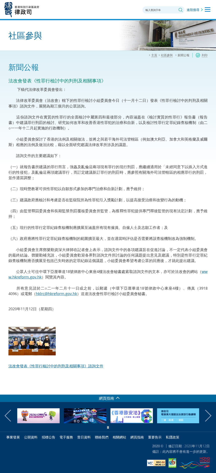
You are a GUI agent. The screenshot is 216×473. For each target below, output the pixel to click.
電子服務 (66, 437)
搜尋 (180, 10)
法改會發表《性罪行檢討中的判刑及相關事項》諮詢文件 (55, 365)
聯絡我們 (101, 437)
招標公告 (48, 437)
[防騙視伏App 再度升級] (84, 421)
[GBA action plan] (178, 421)
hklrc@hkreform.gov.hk (56, 293)
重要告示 (155, 437)
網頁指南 (137, 437)
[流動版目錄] (207, 9)
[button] (10, 415)
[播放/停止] (108, 427)
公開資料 (31, 437)
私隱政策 (172, 437)
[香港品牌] (194, 463)
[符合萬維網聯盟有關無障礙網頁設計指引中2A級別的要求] (156, 464)
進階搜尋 (193, 10)
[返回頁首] (210, 389)
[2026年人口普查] (38, 421)
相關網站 (119, 437)
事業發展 (13, 437)
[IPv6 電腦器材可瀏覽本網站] (172, 463)
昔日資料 (84, 437)
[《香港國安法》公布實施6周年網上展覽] (131, 421)
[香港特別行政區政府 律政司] (21, 9)
